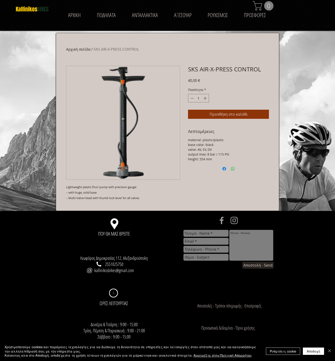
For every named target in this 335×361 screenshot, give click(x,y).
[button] (264, 5)
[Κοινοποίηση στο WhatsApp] (233, 168)
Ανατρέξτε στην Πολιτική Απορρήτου (222, 355)
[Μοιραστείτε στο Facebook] (224, 168)
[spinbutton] (198, 98)
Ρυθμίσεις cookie (283, 351)
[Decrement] (191, 98)
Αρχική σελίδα (78, 49)
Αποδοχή (313, 351)
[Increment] (205, 98)
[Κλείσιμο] (329, 351)
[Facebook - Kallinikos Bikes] (222, 220)
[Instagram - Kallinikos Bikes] (234, 220)
